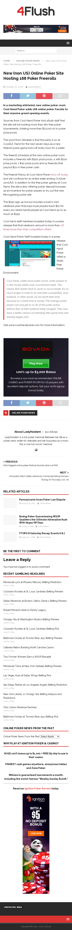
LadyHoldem (34, 87)
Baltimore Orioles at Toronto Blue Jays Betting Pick (30, 716)
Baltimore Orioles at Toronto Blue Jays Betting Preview (32, 638)
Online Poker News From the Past (21, 736)
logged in (23, 567)
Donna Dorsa (45, 537)
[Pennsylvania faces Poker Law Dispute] (10, 506)
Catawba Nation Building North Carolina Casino (28, 647)
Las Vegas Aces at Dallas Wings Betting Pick (27, 675)
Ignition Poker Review (38, 788)
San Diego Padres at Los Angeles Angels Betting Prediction (35, 684)
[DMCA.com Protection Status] (13, 907)
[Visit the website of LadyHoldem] (36, 450)
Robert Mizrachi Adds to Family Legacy (24, 610)
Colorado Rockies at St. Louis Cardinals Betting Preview (33, 591)
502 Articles (51, 432)
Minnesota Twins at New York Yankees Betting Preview (32, 666)
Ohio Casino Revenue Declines (20, 707)
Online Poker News (23, 413)
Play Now (36, 363)
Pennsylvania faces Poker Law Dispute (42, 499)
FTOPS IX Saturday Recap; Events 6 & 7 (42, 533)
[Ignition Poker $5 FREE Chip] (36, 892)
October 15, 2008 (14, 87)
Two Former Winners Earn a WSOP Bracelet (27, 656)
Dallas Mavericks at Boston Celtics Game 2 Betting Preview (35, 601)
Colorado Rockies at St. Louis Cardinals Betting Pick (31, 628)
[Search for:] (36, 50)
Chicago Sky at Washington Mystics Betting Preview (31, 619)
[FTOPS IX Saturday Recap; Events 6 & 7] (10, 540)
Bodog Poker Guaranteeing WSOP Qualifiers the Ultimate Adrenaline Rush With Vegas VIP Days (43, 519)
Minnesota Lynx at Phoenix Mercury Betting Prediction (32, 582)
